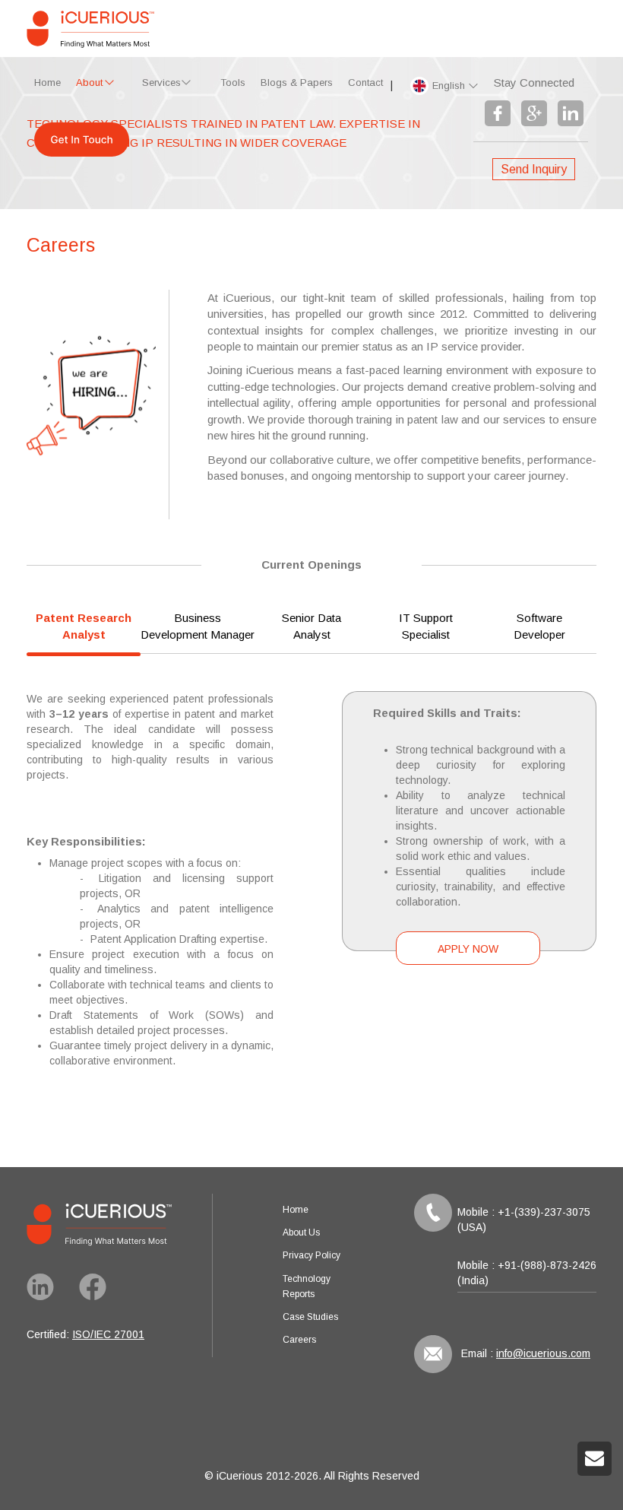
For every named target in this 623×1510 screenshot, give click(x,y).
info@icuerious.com (543, 1353)
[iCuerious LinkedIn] (47, 1296)
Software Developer (539, 625)
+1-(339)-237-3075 (544, 1212)
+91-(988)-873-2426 (547, 1265)
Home (47, 82)
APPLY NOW (468, 949)
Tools (232, 82)
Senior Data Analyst (311, 625)
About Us (301, 1232)
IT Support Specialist (426, 625)
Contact (365, 82)
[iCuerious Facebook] (98, 1296)
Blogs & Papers (297, 82)
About (89, 82)
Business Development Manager (198, 625)
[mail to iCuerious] (594, 1464)
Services (161, 82)
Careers (299, 1339)
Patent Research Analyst (83, 625)
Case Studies (310, 1317)
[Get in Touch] (82, 143)
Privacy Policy (311, 1255)
